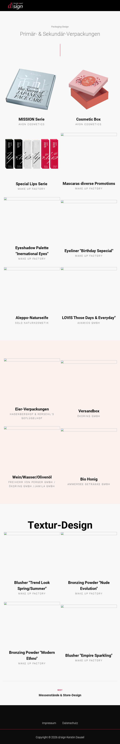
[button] (111, 4)
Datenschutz (70, 723)
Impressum (49, 723)
